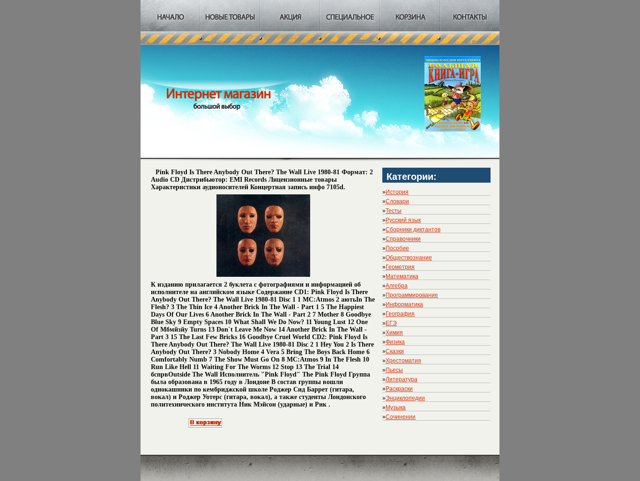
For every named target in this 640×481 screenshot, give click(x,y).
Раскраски (399, 388)
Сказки (395, 351)
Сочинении (401, 417)
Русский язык (403, 220)
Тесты (394, 210)
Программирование (412, 295)
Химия (394, 332)
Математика (402, 276)
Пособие (397, 248)
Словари (397, 201)
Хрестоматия (403, 360)
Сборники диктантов (413, 229)
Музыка (396, 407)
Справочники (403, 239)
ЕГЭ (391, 323)
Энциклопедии (405, 398)
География (400, 314)
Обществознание (409, 257)
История (397, 192)
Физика (395, 342)
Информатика (404, 304)
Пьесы (394, 370)
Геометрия (400, 267)
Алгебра (397, 285)
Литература (401, 379)
